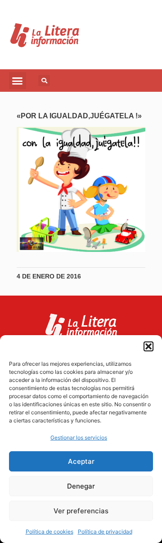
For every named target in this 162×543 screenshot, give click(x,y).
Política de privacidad (105, 531)
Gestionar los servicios (78, 437)
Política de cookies (49, 531)
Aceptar (81, 461)
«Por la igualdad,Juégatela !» (79, 116)
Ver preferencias (81, 511)
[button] (148, 346)
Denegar (81, 486)
